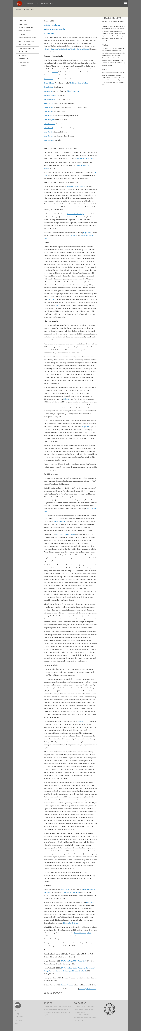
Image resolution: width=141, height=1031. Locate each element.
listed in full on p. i (60, 521)
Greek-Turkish (49, 103)
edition (51, 299)
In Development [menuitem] (24, 62)
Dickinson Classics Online (79, 83)
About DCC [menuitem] (22, 20)
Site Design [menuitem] (23, 55)
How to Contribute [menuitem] (26, 27)
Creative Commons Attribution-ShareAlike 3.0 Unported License (67, 49)
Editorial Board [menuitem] (25, 31)
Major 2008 (87, 233)
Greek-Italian (48, 87)
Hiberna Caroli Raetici (70, 923)
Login (16, 1023)
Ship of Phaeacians (73, 91)
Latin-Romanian (49, 124)
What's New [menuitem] (23, 24)
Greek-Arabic (48, 79)
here (57, 305)
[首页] (34, 3)
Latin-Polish (48, 115)
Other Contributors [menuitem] (26, 48)
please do (55, 72)
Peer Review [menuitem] (23, 51)
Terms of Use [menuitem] (23, 58)
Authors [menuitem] (22, 34)
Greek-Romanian (49, 99)
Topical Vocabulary (67, 985)
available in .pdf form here (85, 158)
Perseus (72, 534)
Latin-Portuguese (49, 120)
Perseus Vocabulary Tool (82, 933)
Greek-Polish (48, 91)
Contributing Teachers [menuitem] (27, 38)
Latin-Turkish (48, 136)
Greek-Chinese (49, 83)
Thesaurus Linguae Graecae (75, 186)
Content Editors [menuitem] (25, 45)
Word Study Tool (62, 534)
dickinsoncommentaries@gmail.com (85, 1017)
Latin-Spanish (48, 128)
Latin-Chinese (48, 107)
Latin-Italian (48, 111)
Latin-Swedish (48, 132)
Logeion (74, 235)
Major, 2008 (67, 399)
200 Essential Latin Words (71, 892)
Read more (109, 41)
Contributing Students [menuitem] (27, 41)
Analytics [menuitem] (22, 65)
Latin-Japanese (49, 140)
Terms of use (18, 1020)
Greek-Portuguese (50, 95)
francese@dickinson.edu (87, 989)
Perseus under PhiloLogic (75, 214)
